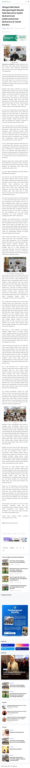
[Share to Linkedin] (17, 548)
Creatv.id (14, 766)
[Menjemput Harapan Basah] (5, 732)
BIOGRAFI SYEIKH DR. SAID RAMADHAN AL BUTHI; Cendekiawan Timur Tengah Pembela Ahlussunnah (16, 719)
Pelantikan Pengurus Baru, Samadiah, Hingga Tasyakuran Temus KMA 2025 (18, 759)
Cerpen (11, 730)
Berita (11, 755)
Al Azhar (5, 669)
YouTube (18, 648)
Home (19, 533)
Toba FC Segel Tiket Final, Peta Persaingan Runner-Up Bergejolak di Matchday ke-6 (18, 578)
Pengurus (23, 533)
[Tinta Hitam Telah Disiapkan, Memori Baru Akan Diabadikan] (5, 562)
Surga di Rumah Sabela (16, 749)
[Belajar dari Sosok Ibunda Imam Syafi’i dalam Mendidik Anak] (4, 713)
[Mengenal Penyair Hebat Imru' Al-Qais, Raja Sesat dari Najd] (4, 707)
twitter (5, 648)
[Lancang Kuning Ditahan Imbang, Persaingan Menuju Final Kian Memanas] (5, 587)
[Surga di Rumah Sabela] (5, 749)
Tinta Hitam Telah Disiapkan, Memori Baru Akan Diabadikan (17, 561)
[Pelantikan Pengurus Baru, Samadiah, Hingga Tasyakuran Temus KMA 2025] (5, 758)
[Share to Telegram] (23, 548)
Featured (9, 533)
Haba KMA (14, 533)
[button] (26, 1)
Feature (4, 28)
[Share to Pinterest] (20, 548)
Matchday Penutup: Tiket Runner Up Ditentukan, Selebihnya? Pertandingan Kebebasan (19, 570)
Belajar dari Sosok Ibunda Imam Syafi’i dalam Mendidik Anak (17, 712)
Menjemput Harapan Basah (17, 732)
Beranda (4, 32)
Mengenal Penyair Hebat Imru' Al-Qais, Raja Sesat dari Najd (16, 706)
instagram (20, 645)
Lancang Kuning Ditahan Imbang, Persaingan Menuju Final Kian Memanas (18, 587)
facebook (5, 645)
